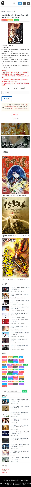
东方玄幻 (4, 20)
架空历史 (10, 371)
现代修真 (16, 367)
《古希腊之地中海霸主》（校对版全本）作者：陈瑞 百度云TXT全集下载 (20, 458)
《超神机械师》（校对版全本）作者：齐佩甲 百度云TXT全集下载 (20, 432)
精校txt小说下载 (5, 469)
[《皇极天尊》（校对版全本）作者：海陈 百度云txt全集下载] (15, 257)
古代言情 (10, 381)
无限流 (4, 374)
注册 (20, 3)
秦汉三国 (25, 364)
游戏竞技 (10, 369)
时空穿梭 (21, 371)
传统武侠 (10, 384)
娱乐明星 (16, 379)
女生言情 (21, 379)
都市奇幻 (16, 359)
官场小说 (10, 379)
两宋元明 (21, 384)
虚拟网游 (10, 362)
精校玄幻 (9, 11)
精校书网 (4, 471)
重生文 (21, 357)
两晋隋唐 (16, 384)
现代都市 (10, 367)
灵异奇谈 (4, 369)
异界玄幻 (10, 376)
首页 (4, 11)
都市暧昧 (4, 359)
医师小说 (21, 381)
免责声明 (8, 480)
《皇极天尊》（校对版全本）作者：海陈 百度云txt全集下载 (15, 279)
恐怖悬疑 (4, 376)
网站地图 (21, 480)
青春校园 (16, 357)
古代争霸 (16, 381)
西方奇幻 (4, 362)
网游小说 (16, 362)
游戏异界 (16, 369)
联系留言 (26, 480)
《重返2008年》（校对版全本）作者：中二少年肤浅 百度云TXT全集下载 (19, 426)
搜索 (24, 391)
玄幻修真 (16, 20)
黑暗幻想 (4, 357)
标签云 (16, 480)
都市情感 (10, 359)
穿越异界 (20, 364)
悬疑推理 (9, 374)
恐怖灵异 (20, 374)
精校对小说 (4, 472)
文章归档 (13, 480)
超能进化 (21, 359)
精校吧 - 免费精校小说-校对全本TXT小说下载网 (16, 105)
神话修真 (4, 367)
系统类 (4, 364)
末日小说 (16, 371)
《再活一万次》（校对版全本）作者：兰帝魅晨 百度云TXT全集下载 (20, 451)
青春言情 (10, 357)
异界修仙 (16, 376)
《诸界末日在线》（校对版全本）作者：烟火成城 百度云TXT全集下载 (20, 445)
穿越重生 (9, 364)
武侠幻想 (21, 369)
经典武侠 (21, 362)
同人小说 (4, 381)
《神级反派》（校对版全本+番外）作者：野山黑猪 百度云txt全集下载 (20, 346)
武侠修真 (4, 371)
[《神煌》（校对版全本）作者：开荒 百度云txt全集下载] (15, 175)
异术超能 (21, 376)
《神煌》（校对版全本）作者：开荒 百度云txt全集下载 (14, 195)
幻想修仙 (4, 379)
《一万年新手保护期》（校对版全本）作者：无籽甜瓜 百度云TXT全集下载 (19, 413)
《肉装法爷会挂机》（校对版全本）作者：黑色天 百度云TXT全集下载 (20, 439)
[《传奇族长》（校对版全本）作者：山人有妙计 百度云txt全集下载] (15, 215)
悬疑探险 (15, 374)
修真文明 (4, 384)
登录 (14, 3)
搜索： (5, 391)
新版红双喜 (10, 20)
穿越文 (14, 364)
